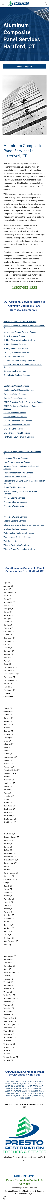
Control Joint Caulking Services (17, 375)
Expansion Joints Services (15, 394)
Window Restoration (12, 545)
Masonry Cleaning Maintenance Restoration (22, 466)
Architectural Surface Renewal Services (21, 332)
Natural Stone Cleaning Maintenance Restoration (24, 481)
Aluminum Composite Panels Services (20, 322)
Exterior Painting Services (15, 398)
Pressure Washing (12, 517)
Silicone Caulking (11, 521)
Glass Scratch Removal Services (18, 421)
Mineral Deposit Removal (15, 473)
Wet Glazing (9, 541)
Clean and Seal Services (14, 356)
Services (24, 458)
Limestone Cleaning (12, 458)
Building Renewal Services (15, 344)
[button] (3, 3)
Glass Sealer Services (13, 429)
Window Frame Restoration (15, 549)
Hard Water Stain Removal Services (19, 437)
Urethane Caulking (12, 529)
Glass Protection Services (15, 413)
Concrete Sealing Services (15, 371)
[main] (24, 34)
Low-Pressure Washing (14, 462)
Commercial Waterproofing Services (19, 360)
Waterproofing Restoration (15, 533)
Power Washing (10, 487)
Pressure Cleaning (12, 502)
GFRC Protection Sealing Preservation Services (24, 402)
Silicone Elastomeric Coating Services (20, 525)
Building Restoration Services (16, 348)
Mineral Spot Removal (13, 477)
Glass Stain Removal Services (17, 433)
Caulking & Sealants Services (16, 352)
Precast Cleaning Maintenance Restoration (22, 491)
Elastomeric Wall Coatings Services (19, 390)
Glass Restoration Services (15, 417)
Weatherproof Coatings (14, 537)
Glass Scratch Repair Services (17, 425)
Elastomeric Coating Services (16, 386)
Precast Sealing (11, 498)
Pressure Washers (12, 506)
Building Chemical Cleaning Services (19, 340)
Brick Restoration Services (15, 336)
